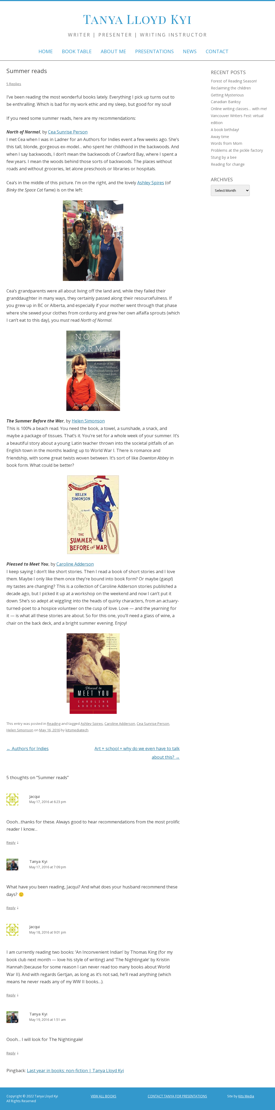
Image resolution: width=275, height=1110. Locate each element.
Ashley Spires (150, 183)
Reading (53, 723)
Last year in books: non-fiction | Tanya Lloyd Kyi (75, 1070)
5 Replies (13, 83)
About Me (113, 51)
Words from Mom (226, 143)
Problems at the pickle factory (237, 150)
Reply (11, 842)
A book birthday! (225, 129)
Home (45, 51)
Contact (217, 51)
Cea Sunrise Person (68, 132)
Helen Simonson (88, 421)
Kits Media (246, 1096)
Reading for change (228, 164)
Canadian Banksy (226, 101)
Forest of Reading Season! (234, 81)
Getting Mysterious (227, 94)
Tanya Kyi (38, 861)
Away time (220, 136)
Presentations (154, 51)
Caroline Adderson (75, 564)
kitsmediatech (77, 730)
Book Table (77, 51)
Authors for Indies (27, 748)
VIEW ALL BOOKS (103, 1096)
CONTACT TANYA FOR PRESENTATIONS (177, 1096)
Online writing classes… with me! (239, 108)
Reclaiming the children (231, 88)
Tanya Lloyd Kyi (137, 18)
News (190, 51)
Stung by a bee (224, 157)
